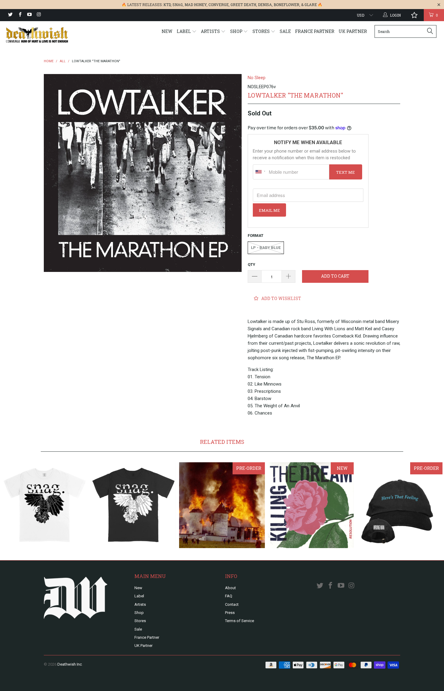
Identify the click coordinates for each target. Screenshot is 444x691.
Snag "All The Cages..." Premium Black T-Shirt (133, 505)
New (167, 31)
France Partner (314, 31)
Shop (236, 31)
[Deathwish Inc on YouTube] (29, 15)
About (230, 588)
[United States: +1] (260, 172)
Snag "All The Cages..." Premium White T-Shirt (44, 505)
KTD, (167, 4)
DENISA (265, 4)
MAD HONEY (196, 4)
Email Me (269, 210)
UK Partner (353, 31)
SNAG (177, 4)
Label (184, 31)
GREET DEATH (243, 4)
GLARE (310, 4)
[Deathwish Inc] (38, 35)
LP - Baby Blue (266, 247)
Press (230, 612)
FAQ (228, 596)
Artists (211, 31)
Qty (251, 264)
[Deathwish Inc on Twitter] (10, 15)
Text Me (345, 172)
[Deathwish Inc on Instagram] (38, 15)
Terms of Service (239, 620)
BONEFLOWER (286, 4)
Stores (262, 31)
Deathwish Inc (69, 664)
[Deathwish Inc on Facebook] (19, 15)
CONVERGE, (219, 4)
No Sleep (256, 77)
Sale (285, 31)
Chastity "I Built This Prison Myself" (222, 505)
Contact (232, 604)
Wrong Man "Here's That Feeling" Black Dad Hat (399, 505)
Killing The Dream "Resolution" (311, 505)
